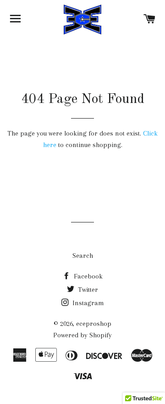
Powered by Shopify (82, 335)
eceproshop (93, 323)
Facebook (87, 276)
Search (82, 255)
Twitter (87, 289)
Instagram (87, 303)
